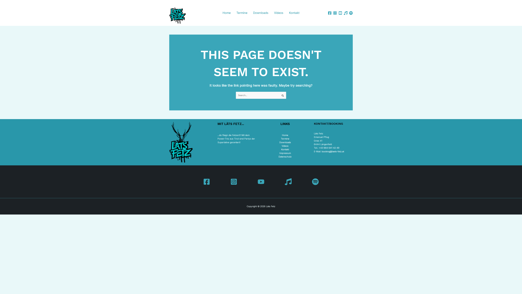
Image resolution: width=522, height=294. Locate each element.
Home (227, 13)
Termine (241, 13)
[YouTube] (261, 181)
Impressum (285, 153)
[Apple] (345, 13)
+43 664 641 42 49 (329, 147)
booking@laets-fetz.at (333, 151)
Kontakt (294, 13)
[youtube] (340, 13)
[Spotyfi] (315, 181)
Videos (278, 13)
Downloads (260, 13)
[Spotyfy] (351, 13)
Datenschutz (285, 156)
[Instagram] (335, 13)
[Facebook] (330, 13)
